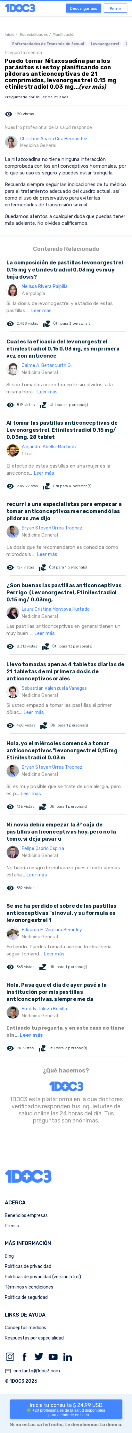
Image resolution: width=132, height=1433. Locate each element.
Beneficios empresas (26, 1215)
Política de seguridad (26, 1297)
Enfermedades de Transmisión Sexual (48, 43)
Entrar (115, 8)
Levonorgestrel (105, 43)
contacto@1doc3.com (32, 1371)
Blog (9, 1256)
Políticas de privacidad (28, 1266)
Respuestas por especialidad (34, 1338)
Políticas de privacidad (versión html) (43, 1277)
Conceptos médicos (25, 1327)
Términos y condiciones (29, 1287)
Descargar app (83, 8)
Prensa (12, 1226)
